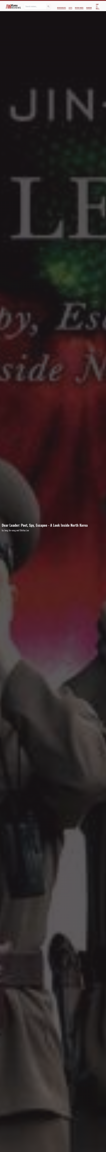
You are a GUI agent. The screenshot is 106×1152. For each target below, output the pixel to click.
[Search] (48, 6)
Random (89, 7)
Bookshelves (61, 7)
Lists (70, 7)
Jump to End (97, 6)
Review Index (79, 7)
